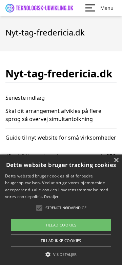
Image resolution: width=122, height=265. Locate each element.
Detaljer (51, 196)
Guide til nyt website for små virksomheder (60, 137)
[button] (61, 254)
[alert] (61, 209)
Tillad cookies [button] (61, 224)
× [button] (116, 160)
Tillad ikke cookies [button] (61, 240)
